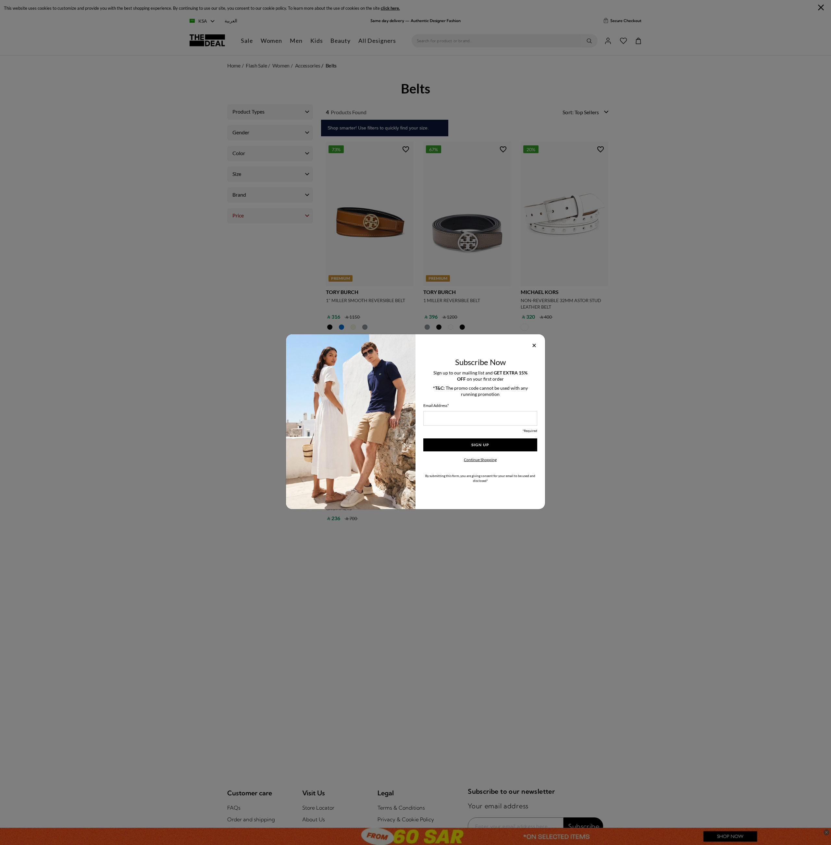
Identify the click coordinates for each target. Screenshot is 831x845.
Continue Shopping (480, 459)
